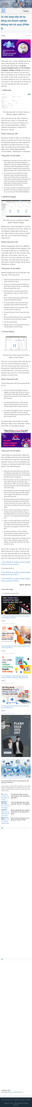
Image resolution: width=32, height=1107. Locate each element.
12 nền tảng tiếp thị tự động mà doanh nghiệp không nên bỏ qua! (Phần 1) (15, 573)
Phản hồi (28, 1100)
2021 (7, 589)
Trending (25, 11)
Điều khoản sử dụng (19, 1100)
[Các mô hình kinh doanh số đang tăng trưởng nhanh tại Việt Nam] (16, 769)
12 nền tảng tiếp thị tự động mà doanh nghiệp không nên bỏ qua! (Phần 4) (15, 563)
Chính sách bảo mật (7, 1100)
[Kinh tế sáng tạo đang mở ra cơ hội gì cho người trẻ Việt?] (16, 882)
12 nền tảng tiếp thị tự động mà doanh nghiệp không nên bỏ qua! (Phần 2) (15, 579)
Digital (11, 589)
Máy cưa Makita (13, 1092)
